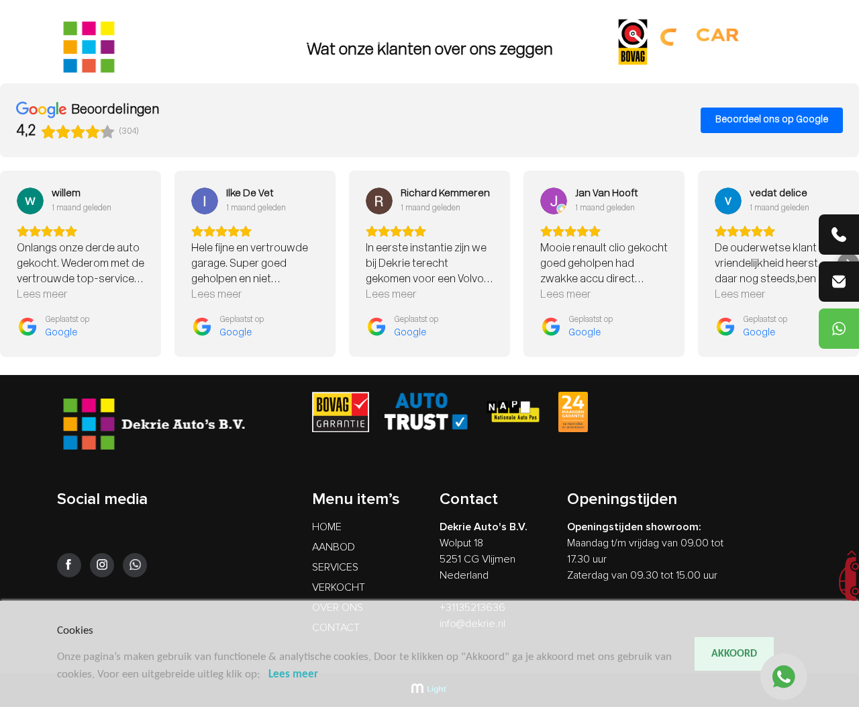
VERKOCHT (455, 42)
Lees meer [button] (42, 295)
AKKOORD (734, 654)
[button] (10, 263)
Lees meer (293, 674)
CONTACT (576, 42)
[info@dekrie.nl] (839, 281)
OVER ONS (517, 42)
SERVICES (396, 42)
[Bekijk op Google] (30, 201)
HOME (296, 42)
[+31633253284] (839, 328)
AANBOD (341, 42)
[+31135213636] (839, 234)
